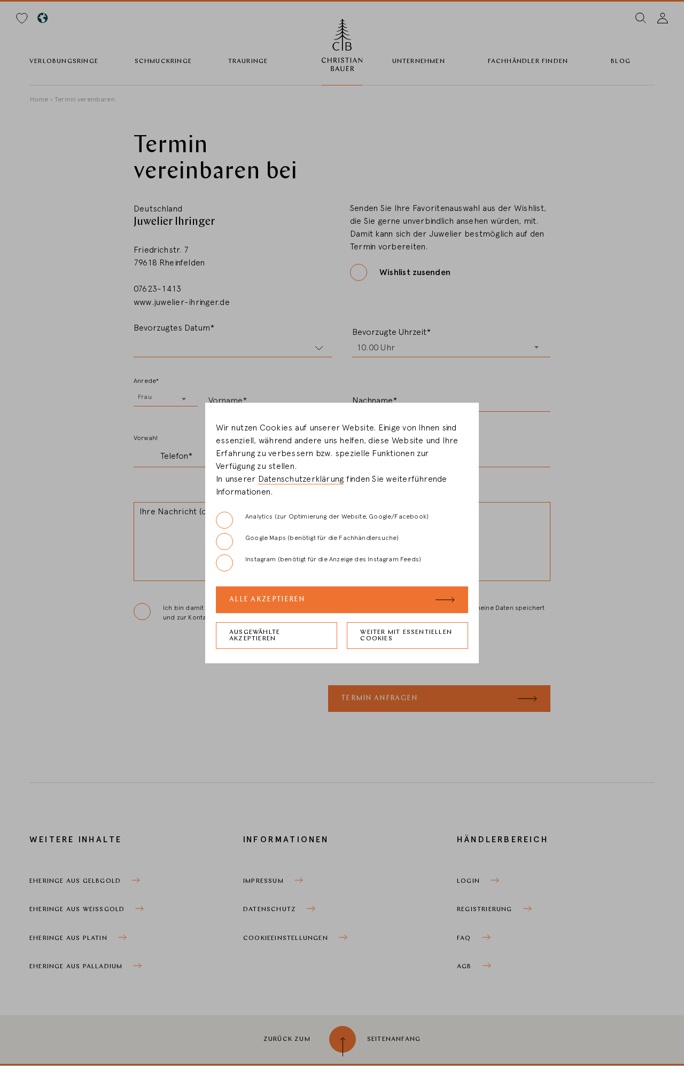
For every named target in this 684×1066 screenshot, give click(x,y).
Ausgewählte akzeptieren (254, 635)
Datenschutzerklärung (301, 479)
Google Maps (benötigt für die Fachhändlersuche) (322, 538)
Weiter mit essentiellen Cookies (406, 635)
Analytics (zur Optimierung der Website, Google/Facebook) (337, 516)
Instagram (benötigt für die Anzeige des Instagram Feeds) (333, 559)
